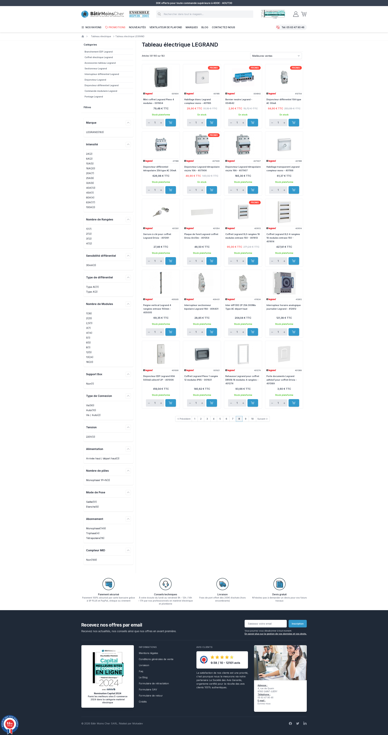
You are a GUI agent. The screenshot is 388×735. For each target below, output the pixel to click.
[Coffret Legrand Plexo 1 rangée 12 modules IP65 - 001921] (202, 354)
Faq (141, 671)
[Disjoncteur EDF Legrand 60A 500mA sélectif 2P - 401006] (161, 354)
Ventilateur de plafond (165, 27)
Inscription (298, 623)
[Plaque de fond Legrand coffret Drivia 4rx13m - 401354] (202, 212)
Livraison (144, 665)
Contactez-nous (223, 27)
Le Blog (143, 677)
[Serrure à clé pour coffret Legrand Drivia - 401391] (161, 212)
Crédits (143, 701)
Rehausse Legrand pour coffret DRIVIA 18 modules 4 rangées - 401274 (242, 380)
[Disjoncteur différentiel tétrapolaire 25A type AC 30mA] (161, 144)
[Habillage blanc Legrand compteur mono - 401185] (202, 77)
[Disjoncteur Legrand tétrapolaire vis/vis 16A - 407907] (243, 144)
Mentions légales (148, 653)
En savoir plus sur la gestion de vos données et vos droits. (276, 633)
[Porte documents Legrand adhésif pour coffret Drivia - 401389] (284, 354)
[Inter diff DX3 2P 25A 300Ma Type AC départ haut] (243, 283)
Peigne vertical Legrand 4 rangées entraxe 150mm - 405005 (157, 309)
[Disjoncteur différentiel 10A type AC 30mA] (284, 77)
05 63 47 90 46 (295, 27)
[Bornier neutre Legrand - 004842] (243, 77)
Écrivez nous (264, 703)
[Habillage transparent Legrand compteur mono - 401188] (284, 144)
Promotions (117, 27)
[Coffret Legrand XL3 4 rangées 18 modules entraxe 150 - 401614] (284, 212)
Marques (192, 27)
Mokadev (137, 723)
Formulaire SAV (148, 689)
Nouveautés (137, 27)
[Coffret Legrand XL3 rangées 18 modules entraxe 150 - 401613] (243, 212)
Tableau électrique (101, 36)
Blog (204, 27)
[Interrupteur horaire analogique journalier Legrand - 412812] (284, 283)
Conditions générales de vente (156, 659)
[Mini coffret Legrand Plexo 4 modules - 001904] (161, 77)
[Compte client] (295, 14)
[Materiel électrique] (82, 36)
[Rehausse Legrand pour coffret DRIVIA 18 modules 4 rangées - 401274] (243, 354)
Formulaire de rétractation (154, 683)
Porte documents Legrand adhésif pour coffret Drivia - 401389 (281, 380)
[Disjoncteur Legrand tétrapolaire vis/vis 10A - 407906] (202, 144)
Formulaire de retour (151, 695)
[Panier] (303, 14)
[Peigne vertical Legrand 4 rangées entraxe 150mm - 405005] (161, 283)
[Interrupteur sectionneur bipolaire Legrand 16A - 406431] (202, 283)
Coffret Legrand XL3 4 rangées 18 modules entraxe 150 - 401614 (283, 238)
